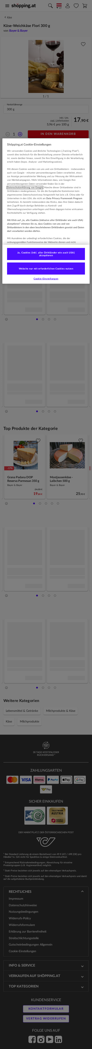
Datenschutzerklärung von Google (25, 187)
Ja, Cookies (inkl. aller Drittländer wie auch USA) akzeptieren (46, 254)
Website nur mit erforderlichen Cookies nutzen (46, 268)
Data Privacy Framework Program (64, 198)
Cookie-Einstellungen (46, 279)
